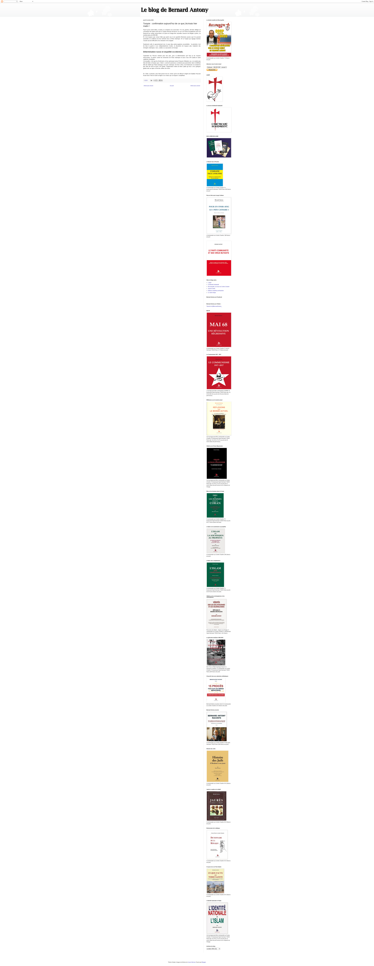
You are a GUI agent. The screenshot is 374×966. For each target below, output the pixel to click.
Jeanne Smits (211, 288)
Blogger (204, 962)
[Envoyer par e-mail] (154, 80)
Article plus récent (148, 85)
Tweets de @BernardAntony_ (214, 306)
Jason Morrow (191, 962)
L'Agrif (209, 282)
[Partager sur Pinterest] (162, 80)
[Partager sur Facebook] (160, 80)
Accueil (172, 85)
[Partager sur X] (158, 80)
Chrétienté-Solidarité (213, 284)
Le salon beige (212, 292)
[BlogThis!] (156, 80)
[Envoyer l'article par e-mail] (151, 80)
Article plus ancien (195, 85)
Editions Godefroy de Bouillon (216, 290)
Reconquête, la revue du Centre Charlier (218, 286)
